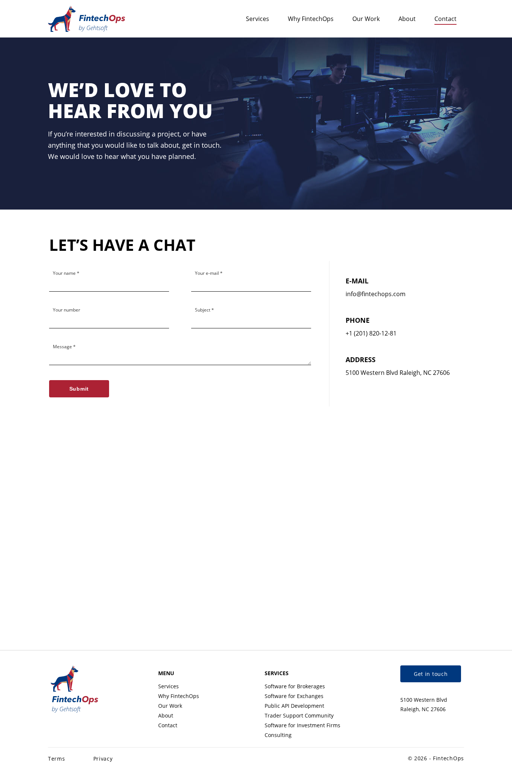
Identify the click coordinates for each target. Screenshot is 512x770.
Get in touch (431, 673)
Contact (445, 19)
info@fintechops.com (376, 294)
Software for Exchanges (294, 696)
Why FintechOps (311, 19)
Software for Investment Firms (302, 725)
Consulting (278, 735)
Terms (56, 758)
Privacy (103, 758)
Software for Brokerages (295, 686)
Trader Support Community (299, 715)
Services (257, 19)
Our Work (366, 19)
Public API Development (294, 705)
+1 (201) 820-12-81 (371, 333)
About (407, 19)
